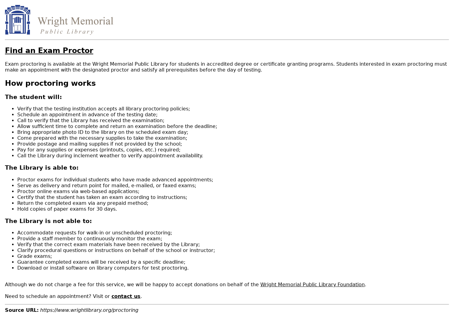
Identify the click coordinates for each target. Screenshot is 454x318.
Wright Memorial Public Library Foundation (312, 284)
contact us (126, 296)
